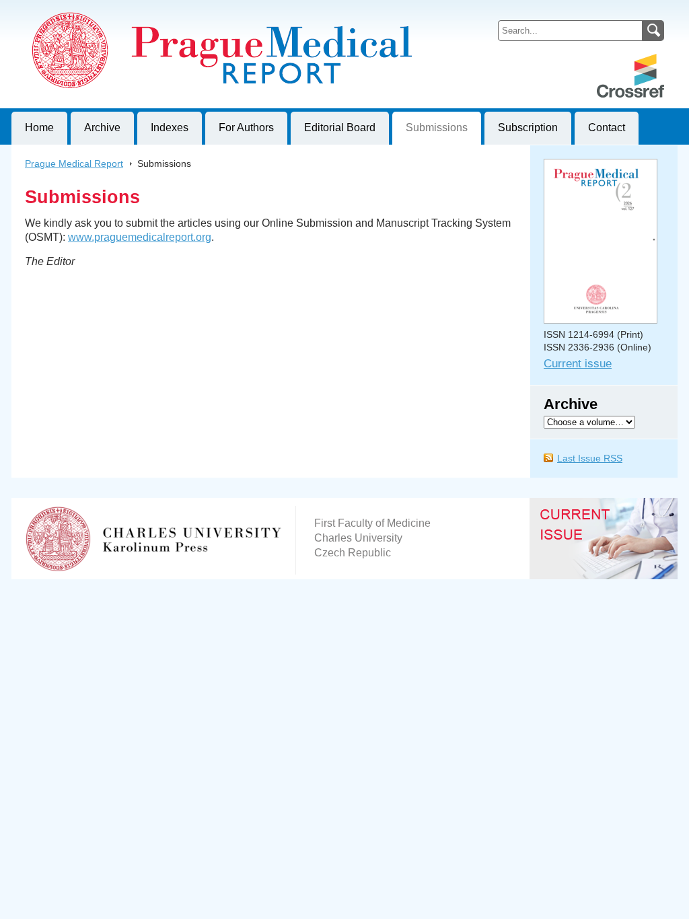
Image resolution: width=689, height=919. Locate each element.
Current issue (578, 363)
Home (39, 127)
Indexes (169, 127)
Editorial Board (339, 127)
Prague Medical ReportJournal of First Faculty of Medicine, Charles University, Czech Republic (176, 11)
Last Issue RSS (589, 458)
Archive (102, 127)
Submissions (437, 127)
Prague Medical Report (74, 163)
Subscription (528, 127)
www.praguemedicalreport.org (139, 237)
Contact (606, 127)
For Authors (246, 127)
